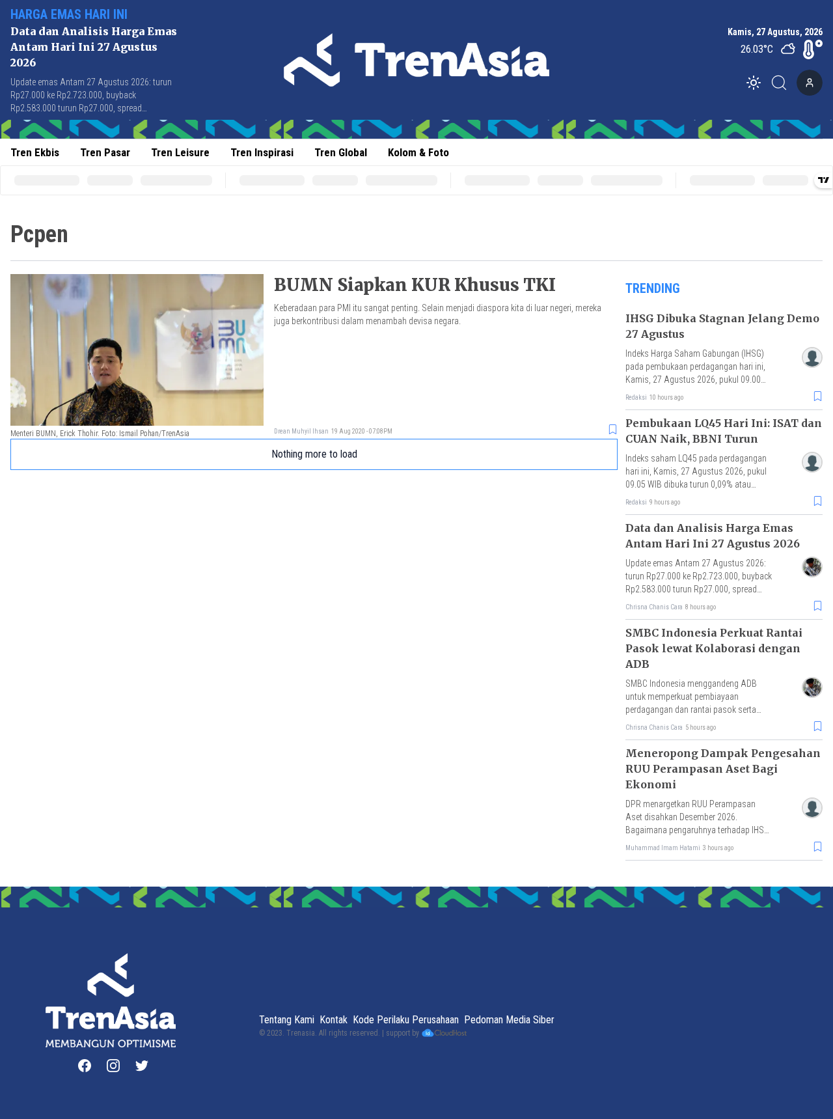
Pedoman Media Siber (509, 1020)
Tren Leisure (180, 152)
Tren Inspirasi (262, 152)
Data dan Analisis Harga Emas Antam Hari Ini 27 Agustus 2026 (93, 47)
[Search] (783, 82)
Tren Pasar (105, 152)
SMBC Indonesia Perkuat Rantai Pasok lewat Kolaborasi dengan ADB (713, 648)
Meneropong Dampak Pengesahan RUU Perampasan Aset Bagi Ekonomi (723, 769)
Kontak (334, 1020)
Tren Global (340, 152)
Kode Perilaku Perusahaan (406, 1020)
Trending (652, 288)
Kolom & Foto (418, 152)
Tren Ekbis (34, 152)
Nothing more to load (314, 454)
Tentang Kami (286, 1020)
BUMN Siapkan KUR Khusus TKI (415, 285)
